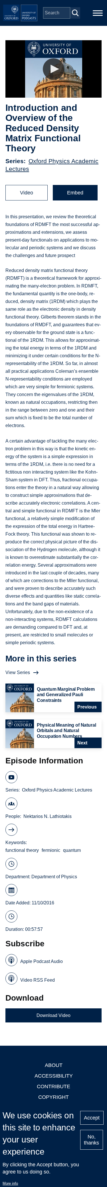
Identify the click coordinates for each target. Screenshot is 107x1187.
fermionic (51, 850)
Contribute (53, 1086)
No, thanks (91, 1140)
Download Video (53, 1015)
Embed (75, 193)
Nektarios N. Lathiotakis (47, 816)
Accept (92, 1118)
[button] (53, 69)
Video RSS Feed (37, 980)
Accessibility (54, 1076)
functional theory (22, 850)
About (53, 1065)
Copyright (53, 1097)
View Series (17, 672)
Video (26, 193)
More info (10, 1183)
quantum (72, 850)
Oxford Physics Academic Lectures (57, 790)
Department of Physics (54, 876)
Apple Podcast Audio (41, 961)
